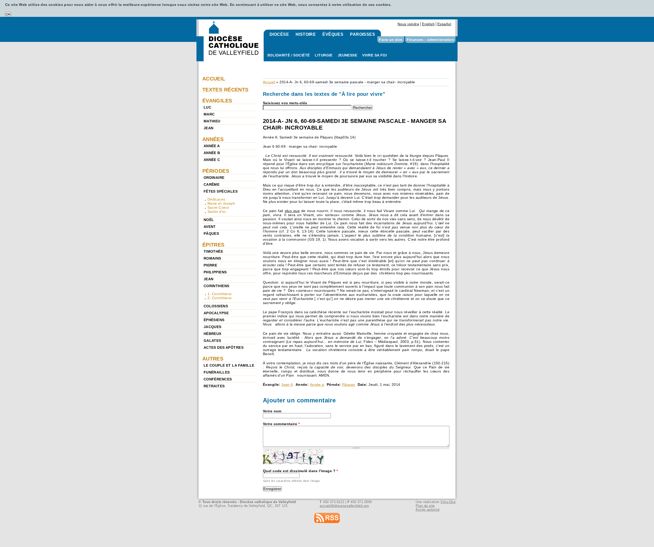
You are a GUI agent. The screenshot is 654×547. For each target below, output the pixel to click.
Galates (212, 341)
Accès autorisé (427, 509)
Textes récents (225, 89)
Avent (210, 227)
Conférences (218, 379)
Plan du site (425, 506)
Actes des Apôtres (223, 347)
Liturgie (323, 55)
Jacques (212, 327)
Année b (212, 153)
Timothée (213, 251)
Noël (209, 220)
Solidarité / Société (288, 55)
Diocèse (279, 34)
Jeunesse (347, 55)
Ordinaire (214, 178)
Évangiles (217, 100)
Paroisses (362, 34)
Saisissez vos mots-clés (285, 103)
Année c (212, 160)
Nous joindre (408, 24)
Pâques (348, 384)
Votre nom (272, 411)
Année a (317, 384)
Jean (209, 128)
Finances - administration (430, 40)
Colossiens (216, 306)
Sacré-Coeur (218, 207)
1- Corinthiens (219, 294)
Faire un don (390, 40)
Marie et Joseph (221, 203)
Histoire (306, 34)
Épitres (213, 245)
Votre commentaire (281, 424)
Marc (209, 114)
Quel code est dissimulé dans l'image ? (300, 471)
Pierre (210, 265)
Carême (212, 184)
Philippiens (215, 272)
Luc (207, 107)
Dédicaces (216, 199)
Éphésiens (214, 320)
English (428, 24)
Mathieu (212, 121)
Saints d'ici (216, 212)
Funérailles (217, 372)
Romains (212, 258)
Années (213, 139)
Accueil (269, 82)
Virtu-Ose (448, 502)
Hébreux (212, 334)
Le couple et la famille (229, 365)
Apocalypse (216, 313)
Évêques (332, 34)
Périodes (215, 171)
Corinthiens (216, 286)
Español (444, 24)
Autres (213, 359)
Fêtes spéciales (221, 191)
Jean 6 (287, 384)
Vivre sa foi (374, 55)
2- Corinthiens (219, 298)
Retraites (214, 386)
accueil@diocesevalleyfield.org (344, 506)
